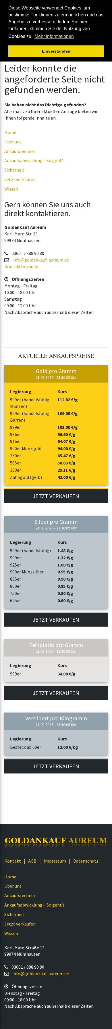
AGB (32, 861)
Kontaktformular (21, 266)
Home (10, 132)
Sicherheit (14, 170)
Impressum (55, 861)
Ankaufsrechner (19, 151)
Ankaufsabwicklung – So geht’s (34, 160)
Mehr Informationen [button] (54, 36)
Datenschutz (86, 861)
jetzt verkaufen (56, 496)
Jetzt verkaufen (20, 179)
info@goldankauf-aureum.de (40, 260)
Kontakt (12, 861)
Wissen (11, 189)
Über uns (13, 142)
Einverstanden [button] (56, 51)
